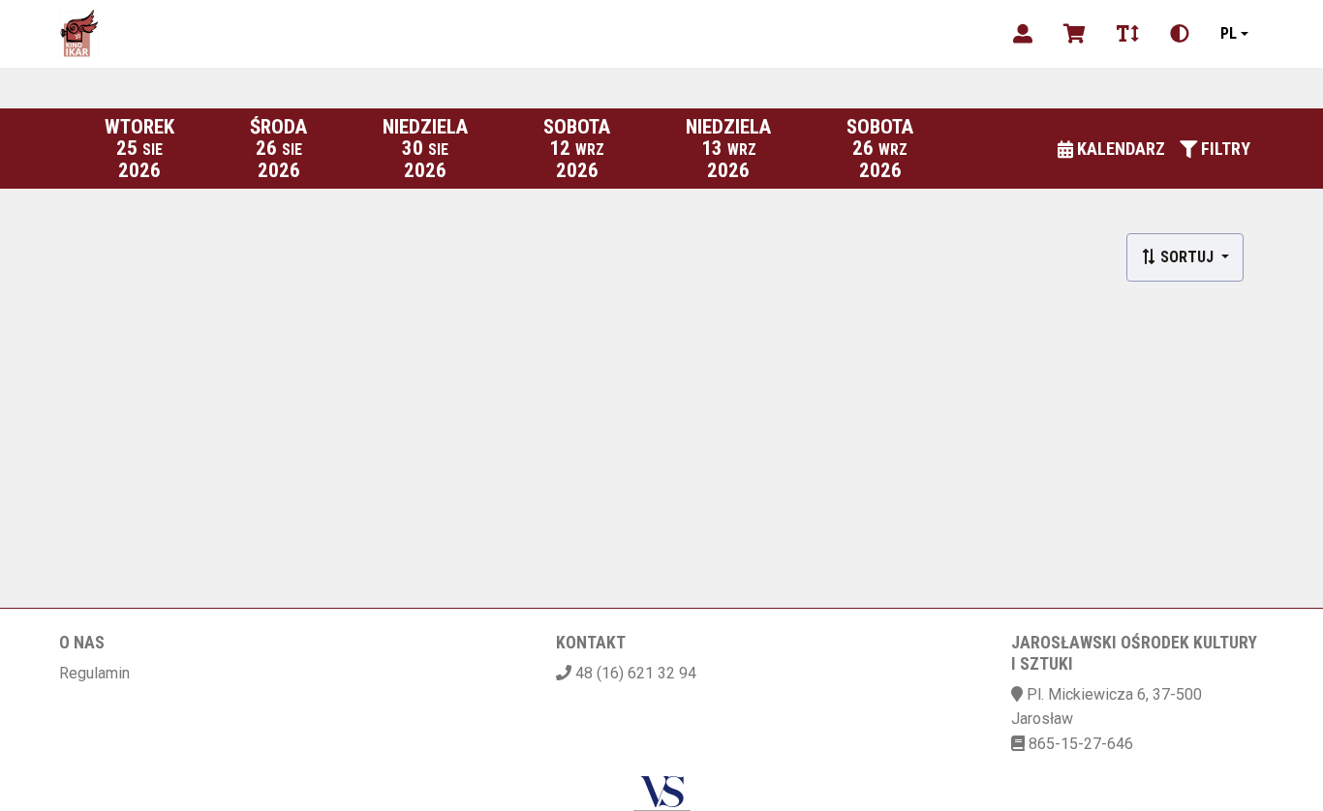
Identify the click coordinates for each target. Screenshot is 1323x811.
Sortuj (1186, 257)
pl (1228, 33)
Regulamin (94, 673)
